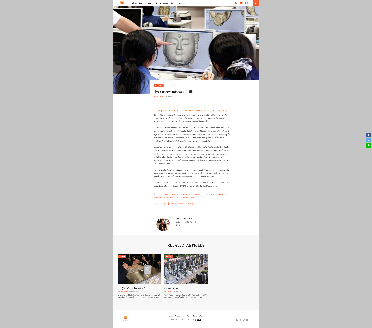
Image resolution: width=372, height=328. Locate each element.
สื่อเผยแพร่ (178, 316)
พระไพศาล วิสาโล (122, 292)
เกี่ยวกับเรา (178, 3)
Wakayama (158, 204)
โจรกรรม (189, 204)
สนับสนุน (201, 316)
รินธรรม (142, 3)
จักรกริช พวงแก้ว (159, 96)
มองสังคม (122, 256)
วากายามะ (181, 204)
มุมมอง (165, 3)
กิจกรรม (158, 3)
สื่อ (172, 3)
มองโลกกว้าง (158, 85)
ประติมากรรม (173, 204)
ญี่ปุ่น (165, 204)
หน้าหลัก (134, 3)
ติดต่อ (195, 316)
